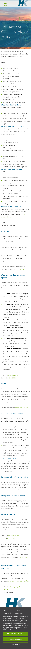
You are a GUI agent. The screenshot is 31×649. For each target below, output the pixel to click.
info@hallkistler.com (14, 375)
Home (2, 41)
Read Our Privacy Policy (15, 634)
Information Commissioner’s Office (18, 581)
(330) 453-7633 (11, 378)
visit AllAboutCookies (21, 408)
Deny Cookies (15, 644)
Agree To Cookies (16, 639)
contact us (21, 269)
